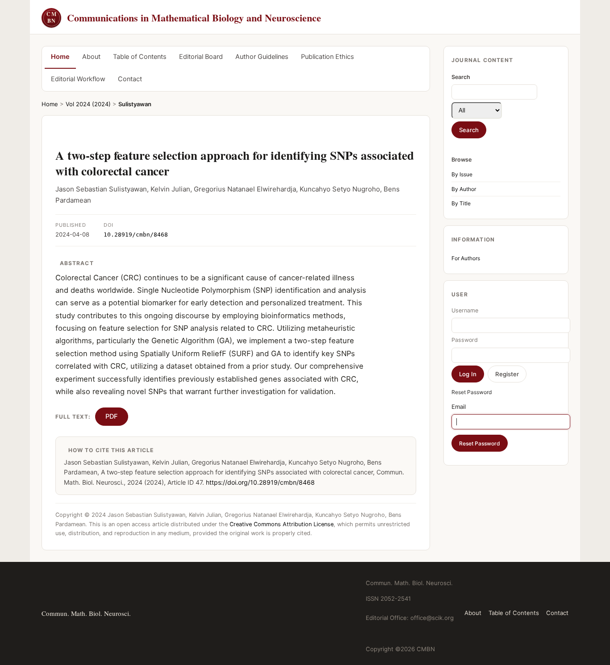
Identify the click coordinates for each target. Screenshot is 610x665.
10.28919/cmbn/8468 (136, 234)
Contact (130, 79)
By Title (461, 203)
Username (464, 310)
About (91, 57)
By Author (463, 189)
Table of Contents (140, 57)
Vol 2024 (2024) (88, 104)
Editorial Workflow (78, 79)
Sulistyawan (134, 104)
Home (60, 57)
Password (464, 340)
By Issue (461, 174)
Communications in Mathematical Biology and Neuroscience (183, 17)
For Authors (465, 258)
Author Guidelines (261, 57)
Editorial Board (201, 57)
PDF (111, 416)
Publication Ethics (327, 57)
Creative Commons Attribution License (282, 524)
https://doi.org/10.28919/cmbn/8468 (260, 482)
